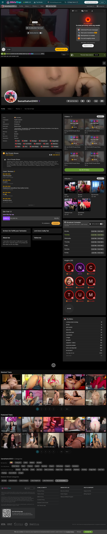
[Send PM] (102, 101)
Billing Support (87, 493)
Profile (21, 6)
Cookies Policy (41, 499)
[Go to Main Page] (13, 2)
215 (81, 196)
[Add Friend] (96, 101)
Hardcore (38, 143)
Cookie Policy (70, 532)
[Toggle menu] (2, 2)
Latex (46, 143)
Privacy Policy (40, 491)
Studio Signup (64, 493)
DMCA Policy (40, 496)
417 (68, 214)
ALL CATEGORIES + (62, 480)
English (28, 488)
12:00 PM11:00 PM (96, 231)
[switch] (102, 224)
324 (95, 196)
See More (30, 205)
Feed (42, 6)
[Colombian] (11, 462)
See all (100, 116)
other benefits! (91, 42)
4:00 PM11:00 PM (97, 252)
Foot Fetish (28, 143)
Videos (28, 6)
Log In (102, 2)
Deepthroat (44, 141)
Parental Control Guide (42, 502)
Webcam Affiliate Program (67, 496)
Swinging (55, 146)
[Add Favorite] (3, 49)
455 (68, 196)
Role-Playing (35, 146)
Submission (46, 146)
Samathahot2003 (7, 459)
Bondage (34, 141)
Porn (26, 146)
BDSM (25, 141)
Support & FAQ (87, 491)
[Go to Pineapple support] (26, 524)
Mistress (55, 143)
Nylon (18, 146)
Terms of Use (40, 493)
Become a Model (65, 491)
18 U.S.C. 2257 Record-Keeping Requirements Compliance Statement (89, 524)
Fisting (19, 143)
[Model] (104, 63)
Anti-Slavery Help (41, 505)
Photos (36, 6)
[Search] (65, 2)
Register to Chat (88, 45)
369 (81, 214)
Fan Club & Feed (29, 109)
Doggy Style (55, 141)
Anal (18, 141)
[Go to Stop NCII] (34, 524)
